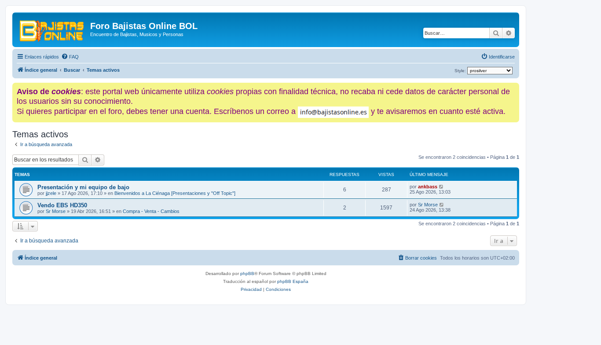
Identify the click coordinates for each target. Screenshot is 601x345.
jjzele (51, 193)
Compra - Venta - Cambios (151, 211)
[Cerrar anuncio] (513, 87)
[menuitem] (70, 56)
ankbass (427, 186)
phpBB (247, 273)
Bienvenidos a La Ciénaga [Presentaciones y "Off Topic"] (174, 193)
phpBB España (292, 281)
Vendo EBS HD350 (62, 205)
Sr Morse (56, 211)
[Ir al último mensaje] (441, 186)
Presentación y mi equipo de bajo (83, 187)
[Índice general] (52, 29)
